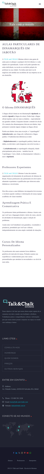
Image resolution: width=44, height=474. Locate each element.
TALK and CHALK (11, 59)
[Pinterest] (25, 453)
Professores (21, 460)
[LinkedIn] (16, 453)
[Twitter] (19, 453)
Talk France (6, 161)
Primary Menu (40, 4)
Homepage (10, 353)
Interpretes (32, 460)
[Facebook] (14, 453)
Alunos (10, 460)
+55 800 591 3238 (16, 398)
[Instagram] (22, 453)
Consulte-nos (12, 348)
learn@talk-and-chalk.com (19, 402)
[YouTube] (27, 453)
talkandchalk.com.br (18, 406)
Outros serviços (13, 369)
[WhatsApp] (30, 453)
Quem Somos (11, 358)
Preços (8, 364)
